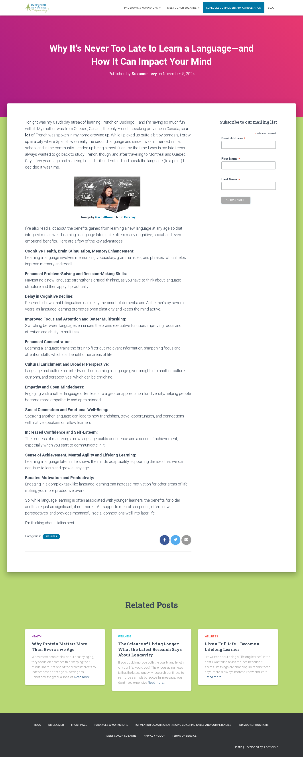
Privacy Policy (154, 735)
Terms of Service (184, 735)
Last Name (230, 179)
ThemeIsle (271, 747)
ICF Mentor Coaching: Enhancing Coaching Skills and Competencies (183, 724)
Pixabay (130, 217)
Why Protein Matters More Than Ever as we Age (59, 646)
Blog (271, 7)
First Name (230, 159)
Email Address (233, 138)
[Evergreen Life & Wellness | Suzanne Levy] (37, 7)
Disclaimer (56, 724)
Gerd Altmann (105, 217)
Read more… (83, 677)
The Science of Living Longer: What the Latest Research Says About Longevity (150, 649)
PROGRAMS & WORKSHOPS (141, 7)
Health (36, 636)
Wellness (51, 536)
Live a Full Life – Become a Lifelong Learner (232, 646)
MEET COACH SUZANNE (182, 7)
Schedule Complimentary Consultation (233, 7)
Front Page (79, 724)
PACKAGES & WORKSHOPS (111, 724)
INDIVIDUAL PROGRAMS (254, 724)
